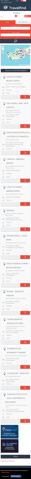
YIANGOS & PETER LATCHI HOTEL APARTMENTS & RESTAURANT (16, 398)
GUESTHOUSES (10, 142)
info (16, 16)
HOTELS (8, 409)
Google (28, 65)
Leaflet (21, 65)
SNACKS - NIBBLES (11, 87)
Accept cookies (16, 476)
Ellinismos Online (7, 2)
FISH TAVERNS (9, 114)
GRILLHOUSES (9, 379)
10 (4, 319)
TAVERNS (16, 114)
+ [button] (2, 47)
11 (4, 348)
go (23, 96)
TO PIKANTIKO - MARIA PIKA (18, 373)
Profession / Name (16, 26)
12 (4, 373)
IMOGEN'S (10, 211)
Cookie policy (5, 472)
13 (4, 394)
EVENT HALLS (19, 219)
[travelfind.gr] (14, 10)
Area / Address (16, 32)
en (21, 0)
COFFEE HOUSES (18, 142)
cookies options (5, 476)
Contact (6, 1)
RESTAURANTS (10, 144)
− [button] (2, 49)
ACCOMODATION (18, 144)
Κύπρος (16, 13)
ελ (24, 0)
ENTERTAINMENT (21, 87)
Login (17, 1)
